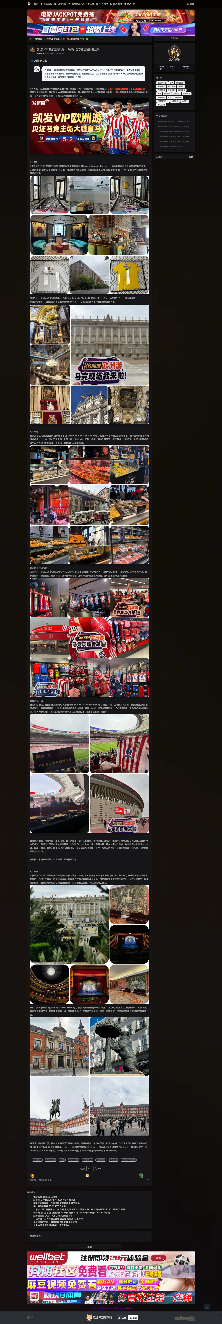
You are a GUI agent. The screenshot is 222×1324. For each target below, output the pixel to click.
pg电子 (185, 101)
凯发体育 (102, 1160)
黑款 (169, 97)
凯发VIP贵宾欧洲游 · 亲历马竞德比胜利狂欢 (67, 39)
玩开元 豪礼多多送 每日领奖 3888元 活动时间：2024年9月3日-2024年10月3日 (71, 1213)
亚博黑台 (178, 97)
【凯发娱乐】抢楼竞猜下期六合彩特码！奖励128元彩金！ (175, 142)
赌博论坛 (181, 90)
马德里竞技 (51, 1160)
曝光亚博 (179, 83)
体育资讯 (103, 4)
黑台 (159, 94)
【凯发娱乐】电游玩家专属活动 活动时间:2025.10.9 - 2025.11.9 (175, 146)
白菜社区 (171, 90)
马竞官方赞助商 (129, 1160)
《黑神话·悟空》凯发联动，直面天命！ (51, 1225)
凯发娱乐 (39, 39)
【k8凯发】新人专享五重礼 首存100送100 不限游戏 (58, 1219)
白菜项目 (61, 4)
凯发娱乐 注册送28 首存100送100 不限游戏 (54, 1200)
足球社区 (175, 101)
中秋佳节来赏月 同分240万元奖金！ (50, 1206)
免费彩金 (161, 97)
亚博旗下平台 (163, 101)
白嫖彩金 (176, 94)
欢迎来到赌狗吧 (102, 1317)
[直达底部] (207, 1307)
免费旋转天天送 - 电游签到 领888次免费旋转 (55, 1222)
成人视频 (117, 4)
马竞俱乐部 (88, 1160)
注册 (123, 1318)
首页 (36, 4)
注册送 (180, 86)
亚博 (171, 83)
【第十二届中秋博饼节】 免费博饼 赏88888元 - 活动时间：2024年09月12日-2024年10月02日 (79, 1209)
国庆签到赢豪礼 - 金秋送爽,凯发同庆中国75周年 (56, 1203)
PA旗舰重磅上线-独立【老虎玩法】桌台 (174, 122)
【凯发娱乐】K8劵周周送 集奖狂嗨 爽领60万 (175, 132)
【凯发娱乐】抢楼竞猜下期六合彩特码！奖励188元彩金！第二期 (175, 137)
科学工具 (89, 4)
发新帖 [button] (174, 38)
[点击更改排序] (148, 1236)
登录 (191, 4)
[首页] (30, 39)
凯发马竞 (114, 1160)
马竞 (63, 1160)
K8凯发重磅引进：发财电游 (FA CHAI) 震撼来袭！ (175, 127)
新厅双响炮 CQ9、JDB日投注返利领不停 (52, 1216)
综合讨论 (47, 4)
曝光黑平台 (162, 83)
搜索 (191, 157)
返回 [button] (89, 1247)
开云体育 (186, 94)
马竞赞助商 (74, 1160)
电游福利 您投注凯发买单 (45, 1197)
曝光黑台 (75, 4)
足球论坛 (161, 86)
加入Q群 (131, 4)
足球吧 (167, 94)
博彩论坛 (161, 105)
